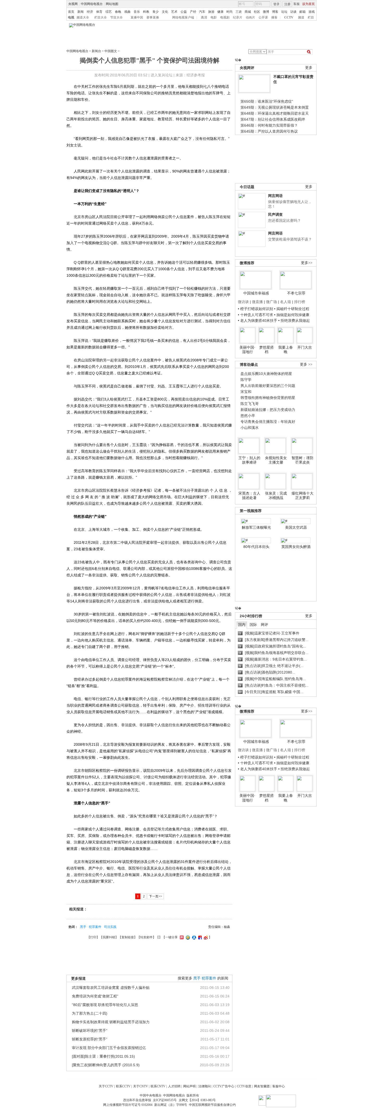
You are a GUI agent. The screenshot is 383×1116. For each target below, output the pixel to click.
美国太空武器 (296, 527)
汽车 (202, 12)
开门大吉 (304, 347)
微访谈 (243, 302)
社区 (257, 12)
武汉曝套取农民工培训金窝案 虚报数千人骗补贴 (111, 987)
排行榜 (299, 302)
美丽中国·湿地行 (247, 349)
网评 (264, 624)
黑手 (83, 927)
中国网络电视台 (92, 4)
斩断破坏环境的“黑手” (89, 1030)
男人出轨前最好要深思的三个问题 (267, 386)
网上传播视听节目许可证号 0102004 (127, 1105)
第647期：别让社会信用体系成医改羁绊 (272, 119)
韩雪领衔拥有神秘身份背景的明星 (267, 398)
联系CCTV (123, 1086)
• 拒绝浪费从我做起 (294, 320)
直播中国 (137, 17)
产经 (193, 12)
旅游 (211, 12)
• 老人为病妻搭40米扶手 (257, 320)
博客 (275, 12)
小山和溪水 (249, 428)
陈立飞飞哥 (249, 404)
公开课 (263, 17)
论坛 (284, 12)
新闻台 (96, 51)
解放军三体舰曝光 (256, 527)
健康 (220, 12)
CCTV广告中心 (223, 1086)
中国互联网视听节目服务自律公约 (212, 1105)
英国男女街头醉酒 (296, 547)
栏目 (311, 17)
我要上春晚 (285, 349)
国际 (253, 624)
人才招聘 (174, 1086)
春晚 (118, 12)
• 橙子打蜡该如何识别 (255, 309)
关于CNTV (140, 1086)
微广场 (271, 302)
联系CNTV (158, 1086)
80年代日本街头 (256, 547)
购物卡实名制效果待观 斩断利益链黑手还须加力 (111, 1022)
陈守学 (245, 380)
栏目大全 (100, 17)
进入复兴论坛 (161, 75)
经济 (90, 12)
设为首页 (308, 4)
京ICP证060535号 (165, 1100)
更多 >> (306, 364)
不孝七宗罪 (296, 293)
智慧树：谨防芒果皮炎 (302, 460)
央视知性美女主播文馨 (276, 460)
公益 (184, 12)
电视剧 (225, 17)
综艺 (109, 12)
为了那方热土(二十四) (89, 1013)
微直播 (257, 302)
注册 (287, 4)
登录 (276, 4)
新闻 (80, 12)
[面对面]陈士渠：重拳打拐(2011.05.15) (103, 1056)
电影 (214, 17)
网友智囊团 (262, 1086)
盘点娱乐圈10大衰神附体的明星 (266, 374)
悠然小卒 (247, 416)
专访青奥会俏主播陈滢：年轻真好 (267, 422)
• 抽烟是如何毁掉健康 (291, 315)
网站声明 (189, 1086)
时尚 (229, 12)
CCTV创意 (244, 1086)
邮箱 (302, 12)
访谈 (293, 12)
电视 (71, 17)
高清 (204, 17)
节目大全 (116, 17)
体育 (99, 12)
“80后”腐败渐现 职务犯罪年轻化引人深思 (105, 1005)
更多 (308, 68)
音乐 (137, 12)
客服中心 (278, 1086)
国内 (241, 624)
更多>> (306, 263)
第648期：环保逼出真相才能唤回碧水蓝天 (274, 113)
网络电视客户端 (183, 17)
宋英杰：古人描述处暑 (249, 495)
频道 (301, 17)
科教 (146, 12)
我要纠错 (109, 937)
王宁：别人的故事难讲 (249, 460)
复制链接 (127, 937)
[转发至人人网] (193, 937)
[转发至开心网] (181, 937)
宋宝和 (245, 392)
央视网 (73, 4)
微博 (266, 12)
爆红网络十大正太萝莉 (302, 495)
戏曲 (127, 12)
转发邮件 (146, 937)
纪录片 (237, 17)
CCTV (288, 17)
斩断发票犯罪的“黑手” (89, 1039)
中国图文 (110, 51)
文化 (165, 12)
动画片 (250, 17)
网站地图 (112, 4)
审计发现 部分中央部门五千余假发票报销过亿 (109, 1048)
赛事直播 (152, 17)
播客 (274, 17)
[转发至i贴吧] (199, 937)
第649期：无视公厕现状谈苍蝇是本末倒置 (274, 107)
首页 (71, 12)
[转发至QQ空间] (187, 937)
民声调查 (275, 214)
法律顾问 (204, 1086)
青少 (155, 12)
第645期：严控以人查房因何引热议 (269, 131)
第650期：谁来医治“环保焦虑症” (266, 101)
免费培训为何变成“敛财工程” (95, 996)
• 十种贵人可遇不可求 (256, 315)
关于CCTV (106, 1086)
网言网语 (275, 196)
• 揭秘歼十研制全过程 (291, 309)
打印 (93, 937)
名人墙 (285, 302)
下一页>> (155, 896)
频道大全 (83, 17)
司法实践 (110, 927)
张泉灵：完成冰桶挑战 (276, 495)
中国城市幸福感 (256, 293)
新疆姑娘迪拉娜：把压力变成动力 (267, 410)
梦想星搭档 (266, 349)
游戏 (311, 12)
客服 (296, 4)
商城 (248, 12)
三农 (239, 12)
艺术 (174, 12)
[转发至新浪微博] (205, 937)
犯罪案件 (95, 927)
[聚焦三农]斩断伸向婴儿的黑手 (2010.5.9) (106, 1065)
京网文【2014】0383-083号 (197, 1100)
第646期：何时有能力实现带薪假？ (269, 125)
